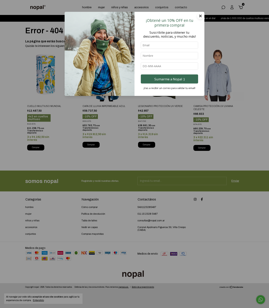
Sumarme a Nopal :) (169, 79)
